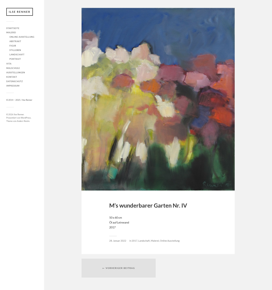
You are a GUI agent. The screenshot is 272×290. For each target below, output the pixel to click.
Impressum (13, 85)
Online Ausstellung (21, 37)
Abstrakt (15, 41)
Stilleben (15, 50)
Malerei (11, 32)
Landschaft (17, 54)
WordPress (26, 117)
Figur (12, 45)
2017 (134, 240)
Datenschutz (14, 81)
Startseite (12, 28)
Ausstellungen (15, 72)
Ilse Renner (19, 11)
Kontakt (11, 77)
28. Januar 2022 (117, 240)
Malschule (13, 68)
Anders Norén (23, 121)
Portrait (15, 59)
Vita (8, 63)
